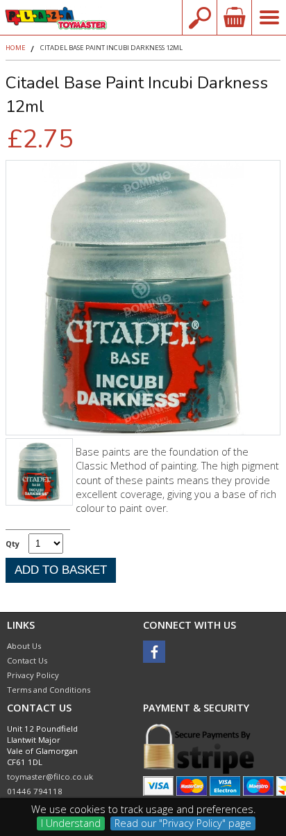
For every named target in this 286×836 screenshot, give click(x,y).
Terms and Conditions (48, 689)
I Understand (71, 823)
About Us (24, 646)
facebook (154, 652)
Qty (12, 543)
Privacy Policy (33, 675)
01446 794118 (34, 791)
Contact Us (27, 660)
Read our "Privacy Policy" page (183, 823)
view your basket (234, 17)
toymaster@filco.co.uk (50, 776)
